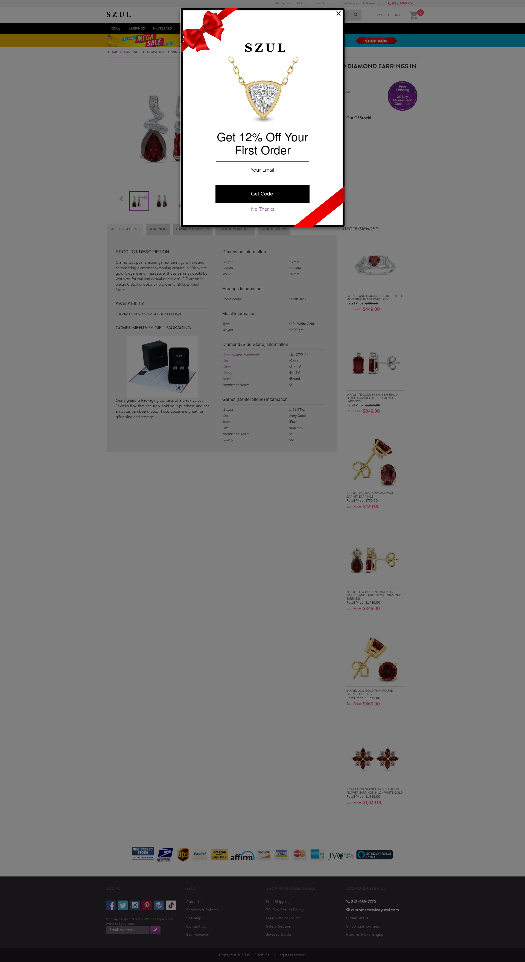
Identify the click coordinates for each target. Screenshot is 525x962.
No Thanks (262, 209)
